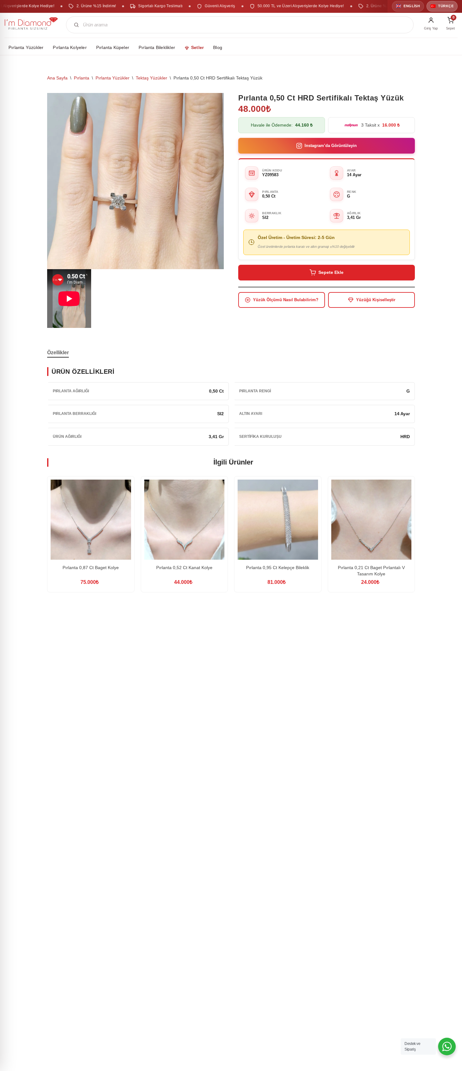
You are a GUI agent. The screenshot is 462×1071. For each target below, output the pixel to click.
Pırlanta (81, 77)
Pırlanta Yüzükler (112, 77)
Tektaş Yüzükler (151, 77)
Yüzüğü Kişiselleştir (375, 299)
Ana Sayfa (57, 77)
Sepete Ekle (331, 272)
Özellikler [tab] (58, 352)
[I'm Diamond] (31, 24)
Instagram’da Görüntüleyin (331, 145)
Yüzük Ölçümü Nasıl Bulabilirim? (285, 299)
